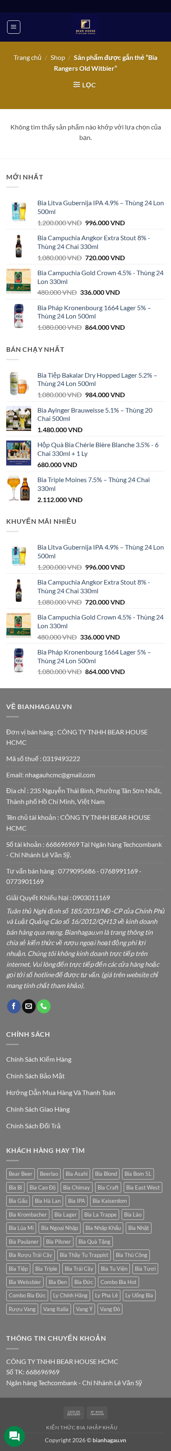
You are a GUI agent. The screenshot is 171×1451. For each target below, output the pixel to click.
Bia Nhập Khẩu (103, 1228)
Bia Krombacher (28, 1214)
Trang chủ (28, 57)
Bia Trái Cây (79, 1268)
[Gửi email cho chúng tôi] (29, 1006)
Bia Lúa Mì (21, 1228)
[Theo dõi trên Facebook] (14, 1006)
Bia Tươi (145, 1268)
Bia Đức (83, 1282)
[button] (13, 27)
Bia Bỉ (15, 1187)
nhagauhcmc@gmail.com (60, 775)
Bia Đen (58, 1282)
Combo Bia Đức (27, 1295)
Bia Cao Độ (42, 1187)
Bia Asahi (77, 1173)
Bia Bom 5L (138, 1173)
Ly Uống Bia (139, 1295)
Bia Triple (46, 1268)
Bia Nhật (138, 1228)
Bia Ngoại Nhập (59, 1228)
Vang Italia (55, 1309)
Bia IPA (76, 1200)
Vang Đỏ (110, 1309)
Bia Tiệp (18, 1268)
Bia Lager (65, 1214)
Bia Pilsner (58, 1241)
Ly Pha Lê (106, 1295)
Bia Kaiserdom (110, 1200)
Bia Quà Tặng (94, 1241)
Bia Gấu (18, 1200)
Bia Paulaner (24, 1241)
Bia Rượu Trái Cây (30, 1255)
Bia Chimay (76, 1187)
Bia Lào (133, 1214)
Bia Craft (108, 1187)
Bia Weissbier (25, 1282)
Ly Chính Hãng (70, 1295)
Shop (58, 57)
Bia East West (143, 1187)
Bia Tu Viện (114, 1268)
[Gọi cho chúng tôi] (44, 1006)
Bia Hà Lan (48, 1200)
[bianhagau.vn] (85, 27)
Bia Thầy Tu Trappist (84, 1255)
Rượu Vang (22, 1309)
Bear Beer (20, 1173)
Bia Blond (106, 1173)
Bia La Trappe (100, 1214)
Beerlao (49, 1173)
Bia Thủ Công (131, 1255)
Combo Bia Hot (118, 1282)
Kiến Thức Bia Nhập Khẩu (81, 1427)
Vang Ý (84, 1309)
